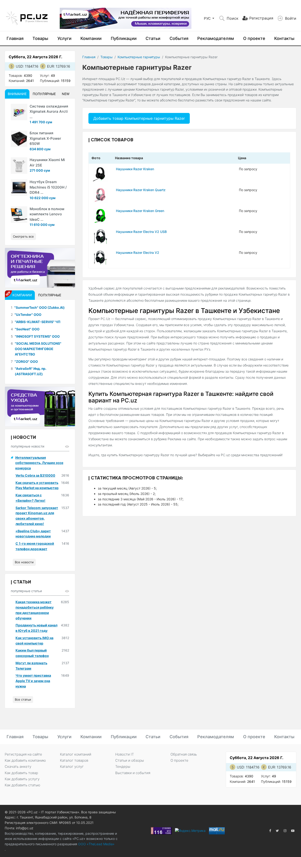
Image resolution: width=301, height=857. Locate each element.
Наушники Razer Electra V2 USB (141, 232)
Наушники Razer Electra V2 (137, 253)
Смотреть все (23, 236)
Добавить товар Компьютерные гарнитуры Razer (139, 118)
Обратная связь (183, 754)
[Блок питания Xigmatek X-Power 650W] (19, 139)
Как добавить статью (22, 785)
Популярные (44, 94)
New (65, 94)
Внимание (17, 94)
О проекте (254, 38)
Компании (91, 38)
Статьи (153, 38)
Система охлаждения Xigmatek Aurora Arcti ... (49, 111)
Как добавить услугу (22, 779)
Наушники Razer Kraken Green (140, 211)
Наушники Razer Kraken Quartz (141, 190)
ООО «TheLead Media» (96, 844)
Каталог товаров (74, 760)
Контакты (284, 38)
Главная (15, 38)
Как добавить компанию (25, 760)
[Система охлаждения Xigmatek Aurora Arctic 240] (19, 112)
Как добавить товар (21, 773)
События (179, 38)
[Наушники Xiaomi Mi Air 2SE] (19, 165)
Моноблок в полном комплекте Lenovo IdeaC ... (47, 214)
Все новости (24, 562)
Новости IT (124, 754)
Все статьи (23, 699)
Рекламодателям (215, 38)
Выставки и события (132, 773)
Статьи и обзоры (129, 760)
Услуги (64, 38)
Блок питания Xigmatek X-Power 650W (45, 138)
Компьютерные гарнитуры (139, 57)
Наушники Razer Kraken (135, 169)
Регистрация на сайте (23, 754)
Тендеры (122, 766)
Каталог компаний (75, 754)
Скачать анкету (18, 766)
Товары (40, 38)
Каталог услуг (72, 766)
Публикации (124, 38)
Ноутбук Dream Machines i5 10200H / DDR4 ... (48, 187)
